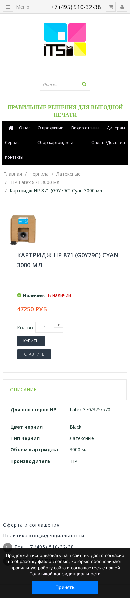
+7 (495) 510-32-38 (76, 7)
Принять (65, 587)
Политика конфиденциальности (43, 535)
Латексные (68, 174)
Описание (23, 389)
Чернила (39, 174)
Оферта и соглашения (31, 525)
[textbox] (65, 84)
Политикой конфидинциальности (65, 573)
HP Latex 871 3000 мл (35, 182)
